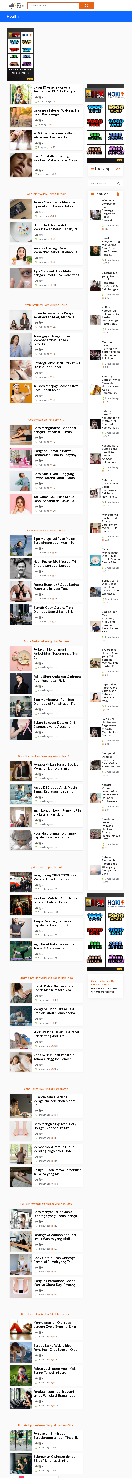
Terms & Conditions (101, 984)
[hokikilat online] (27, 35)
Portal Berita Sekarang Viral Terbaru (46, 641)
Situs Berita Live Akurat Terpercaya (46, 1089)
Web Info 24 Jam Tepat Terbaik (46, 194)
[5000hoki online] (27, 42)
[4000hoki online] (14, 64)
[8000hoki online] (14, 35)
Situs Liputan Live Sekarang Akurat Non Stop (46, 756)
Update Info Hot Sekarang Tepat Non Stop (46, 978)
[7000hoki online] (14, 49)
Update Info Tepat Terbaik (46, 867)
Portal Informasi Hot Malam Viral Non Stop (46, 1203)
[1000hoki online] (14, 42)
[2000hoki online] (27, 56)
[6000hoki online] (27, 64)
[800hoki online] (14, 56)
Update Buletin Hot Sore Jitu (46, 419)
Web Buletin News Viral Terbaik (46, 530)
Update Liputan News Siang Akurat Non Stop (46, 1425)
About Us (96, 981)
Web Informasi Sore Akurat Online (46, 305)
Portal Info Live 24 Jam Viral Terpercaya (46, 1314)
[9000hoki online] (27, 49)
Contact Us (108, 981)
